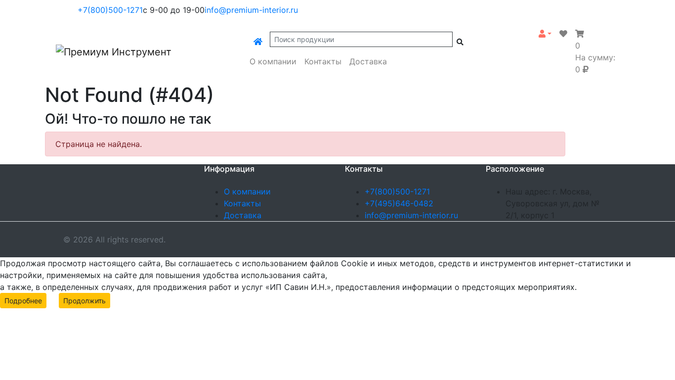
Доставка (368, 61)
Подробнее (23, 300)
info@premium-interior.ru (251, 10)
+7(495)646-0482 (399, 203)
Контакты (322, 61)
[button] (545, 34)
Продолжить (84, 300)
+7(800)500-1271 (110, 10)
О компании (273, 61)
